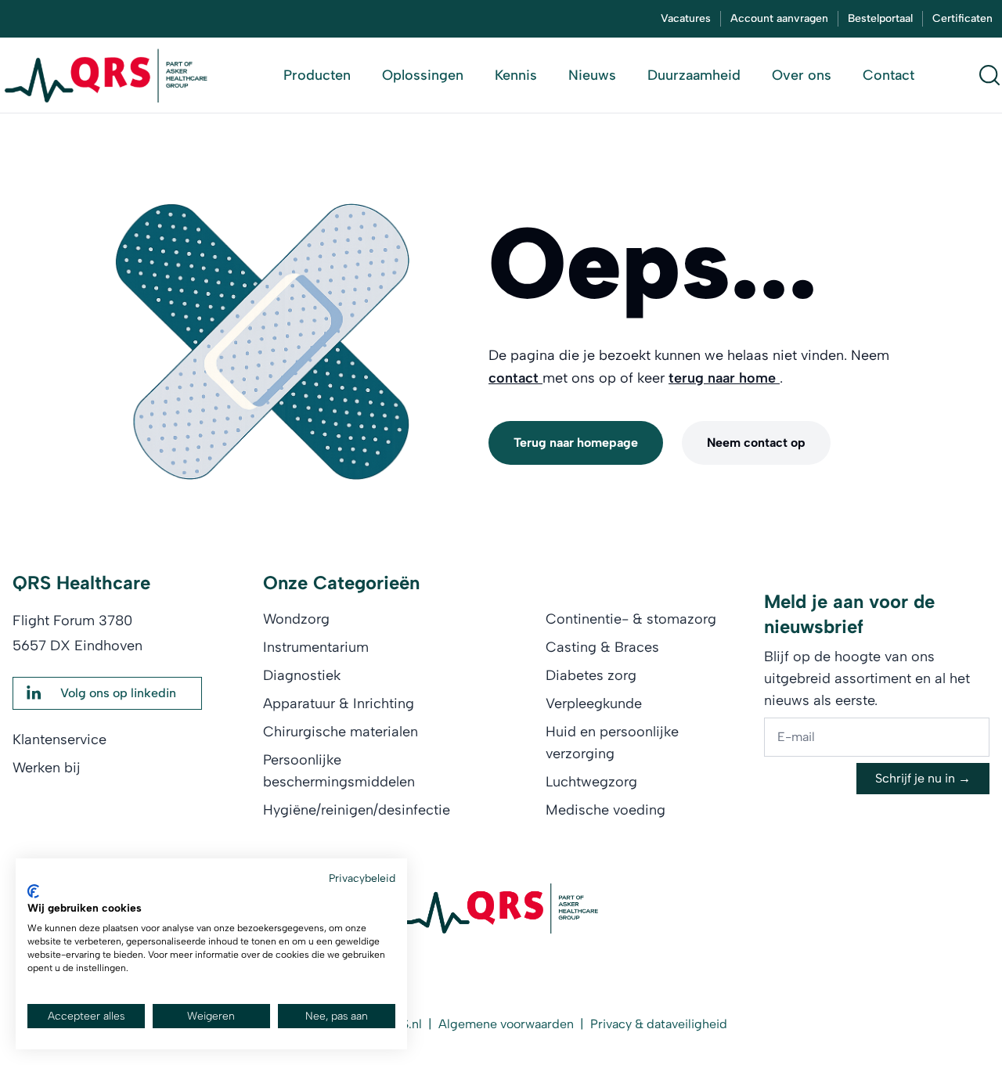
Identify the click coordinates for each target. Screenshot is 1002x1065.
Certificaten (962, 18)
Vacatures (686, 18)
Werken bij (47, 767)
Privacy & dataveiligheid (658, 1023)
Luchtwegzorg (591, 781)
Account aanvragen (779, 18)
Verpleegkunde (594, 703)
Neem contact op (756, 442)
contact (515, 378)
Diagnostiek (302, 675)
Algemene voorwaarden (506, 1023)
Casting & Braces (602, 647)
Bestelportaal (880, 18)
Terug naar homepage (576, 442)
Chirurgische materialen (340, 731)
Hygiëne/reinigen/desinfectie (356, 810)
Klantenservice (59, 739)
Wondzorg (296, 619)
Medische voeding (605, 810)
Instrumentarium (316, 647)
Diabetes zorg (591, 675)
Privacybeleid (362, 878)
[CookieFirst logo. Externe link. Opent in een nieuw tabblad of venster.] (33, 891)
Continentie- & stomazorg (631, 619)
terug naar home (724, 378)
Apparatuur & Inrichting (338, 703)
